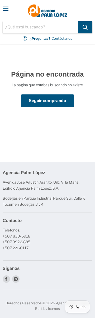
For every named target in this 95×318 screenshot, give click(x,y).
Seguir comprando (47, 100)
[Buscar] (85, 27)
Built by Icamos (47, 308)
